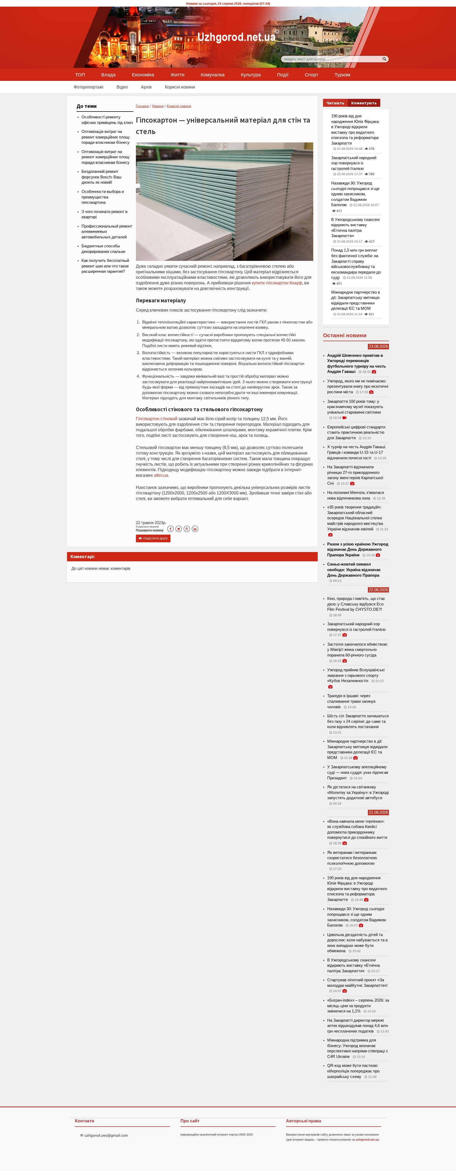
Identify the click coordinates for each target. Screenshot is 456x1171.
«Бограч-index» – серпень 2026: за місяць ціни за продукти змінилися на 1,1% (358, 1005)
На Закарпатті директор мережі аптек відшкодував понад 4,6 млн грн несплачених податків (357, 1025)
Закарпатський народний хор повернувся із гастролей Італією (353, 163)
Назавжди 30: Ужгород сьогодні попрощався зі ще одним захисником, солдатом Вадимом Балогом (355, 194)
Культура (251, 74)
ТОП (80, 74)
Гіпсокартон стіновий (156, 418)
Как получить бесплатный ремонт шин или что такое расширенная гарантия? (105, 266)
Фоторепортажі (88, 87)
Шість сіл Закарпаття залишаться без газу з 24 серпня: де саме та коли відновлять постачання (358, 721)
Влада (108, 74)
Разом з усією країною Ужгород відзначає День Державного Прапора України (357, 549)
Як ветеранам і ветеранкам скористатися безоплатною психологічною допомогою (352, 857)
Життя (177, 74)
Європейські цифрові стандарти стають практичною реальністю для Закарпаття (356, 432)
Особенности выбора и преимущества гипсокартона (103, 197)
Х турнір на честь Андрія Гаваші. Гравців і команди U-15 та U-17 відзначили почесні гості (356, 452)
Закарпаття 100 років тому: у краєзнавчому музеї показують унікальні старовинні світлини (355, 406)
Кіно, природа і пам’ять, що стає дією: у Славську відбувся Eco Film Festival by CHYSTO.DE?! (356, 604)
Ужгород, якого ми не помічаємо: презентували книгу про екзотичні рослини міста (357, 386)
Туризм (342, 74)
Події (282, 74)
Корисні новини (180, 87)
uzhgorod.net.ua (367, 1139)
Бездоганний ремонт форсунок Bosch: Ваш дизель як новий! (101, 176)
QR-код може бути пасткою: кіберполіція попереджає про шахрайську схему (353, 1071)
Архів (146, 87)
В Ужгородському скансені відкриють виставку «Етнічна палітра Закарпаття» (353, 965)
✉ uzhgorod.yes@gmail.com (104, 1135)
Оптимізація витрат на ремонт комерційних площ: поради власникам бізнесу (106, 137)
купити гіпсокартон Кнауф (277, 282)
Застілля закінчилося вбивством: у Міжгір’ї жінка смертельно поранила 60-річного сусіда (357, 649)
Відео (122, 87)
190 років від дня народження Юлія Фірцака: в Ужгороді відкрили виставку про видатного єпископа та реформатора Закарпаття (357, 889)
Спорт (311, 74)
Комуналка (213, 74)
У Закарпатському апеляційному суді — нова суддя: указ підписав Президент (357, 772)
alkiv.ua (161, 475)
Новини (158, 106)
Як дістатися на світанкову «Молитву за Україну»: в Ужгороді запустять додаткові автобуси (358, 792)
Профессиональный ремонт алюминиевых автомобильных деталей (107, 231)
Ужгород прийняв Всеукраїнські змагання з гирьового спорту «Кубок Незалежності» (355, 675)
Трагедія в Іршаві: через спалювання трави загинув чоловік (351, 701)
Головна (142, 106)
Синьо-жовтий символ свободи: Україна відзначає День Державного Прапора (354, 569)
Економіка (143, 74)
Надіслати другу (153, 538)
